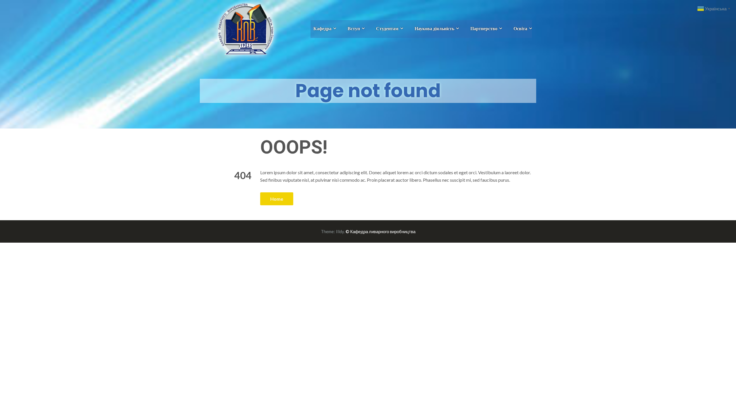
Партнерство (483, 28)
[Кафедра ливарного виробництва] (239, 28)
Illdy (340, 231)
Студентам (387, 28)
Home (276, 199)
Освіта (520, 28)
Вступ (354, 28)
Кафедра (322, 28)
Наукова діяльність (434, 28)
